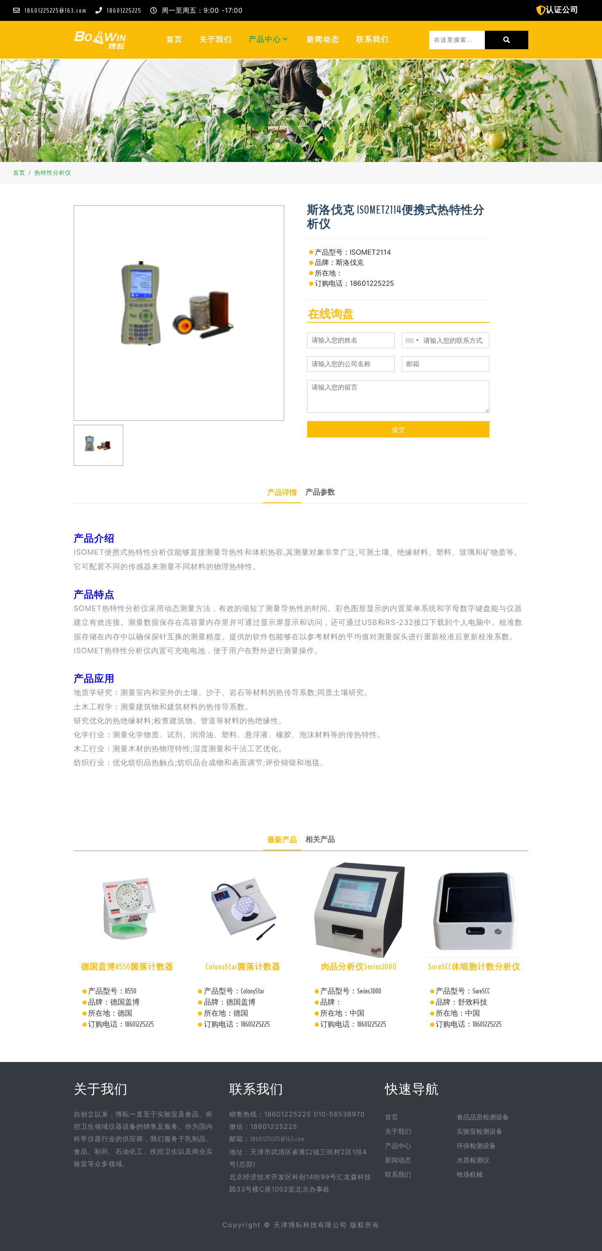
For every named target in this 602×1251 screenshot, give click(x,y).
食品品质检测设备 (483, 1117)
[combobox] (411, 340)
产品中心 (266, 39)
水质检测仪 (473, 1160)
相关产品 (320, 839)
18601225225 (124, 10)
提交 (398, 429)
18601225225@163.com (56, 10)
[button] (285, 39)
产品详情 (282, 492)
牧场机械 (470, 1174)
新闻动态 (323, 39)
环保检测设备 (476, 1146)
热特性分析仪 (52, 173)
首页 (178, 39)
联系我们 (372, 39)
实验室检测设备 (479, 1131)
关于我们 (215, 39)
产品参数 (320, 492)
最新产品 (282, 840)
